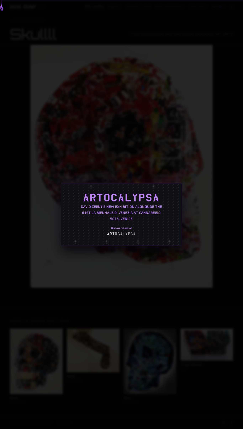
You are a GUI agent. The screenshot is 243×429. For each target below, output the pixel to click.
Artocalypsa (121, 198)
